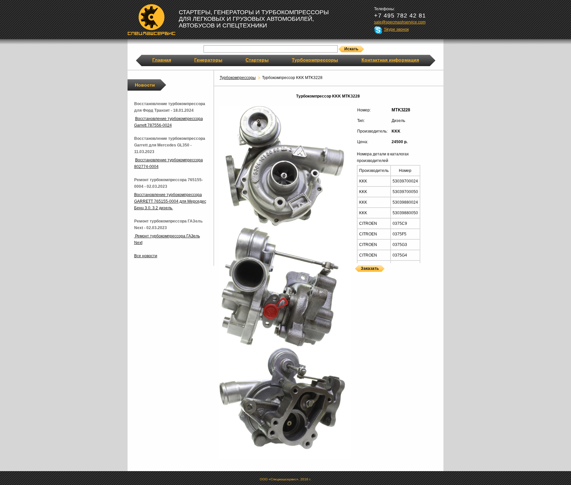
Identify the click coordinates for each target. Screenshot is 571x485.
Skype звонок (396, 29)
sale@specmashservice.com (400, 22)
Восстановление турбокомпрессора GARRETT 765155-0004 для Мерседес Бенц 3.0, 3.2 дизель (170, 201)
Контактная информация (390, 59)
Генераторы (208, 59)
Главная (161, 59)
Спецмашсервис (151, 19)
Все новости (145, 256)
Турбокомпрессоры (315, 59)
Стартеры (257, 59)
